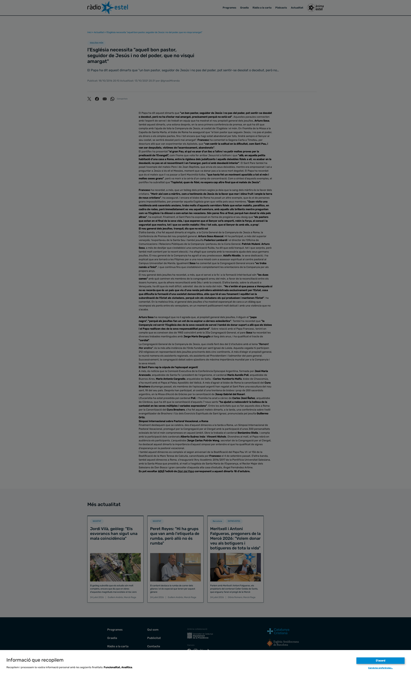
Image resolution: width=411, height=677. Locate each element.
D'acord (380, 660)
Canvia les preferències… (380, 668)
